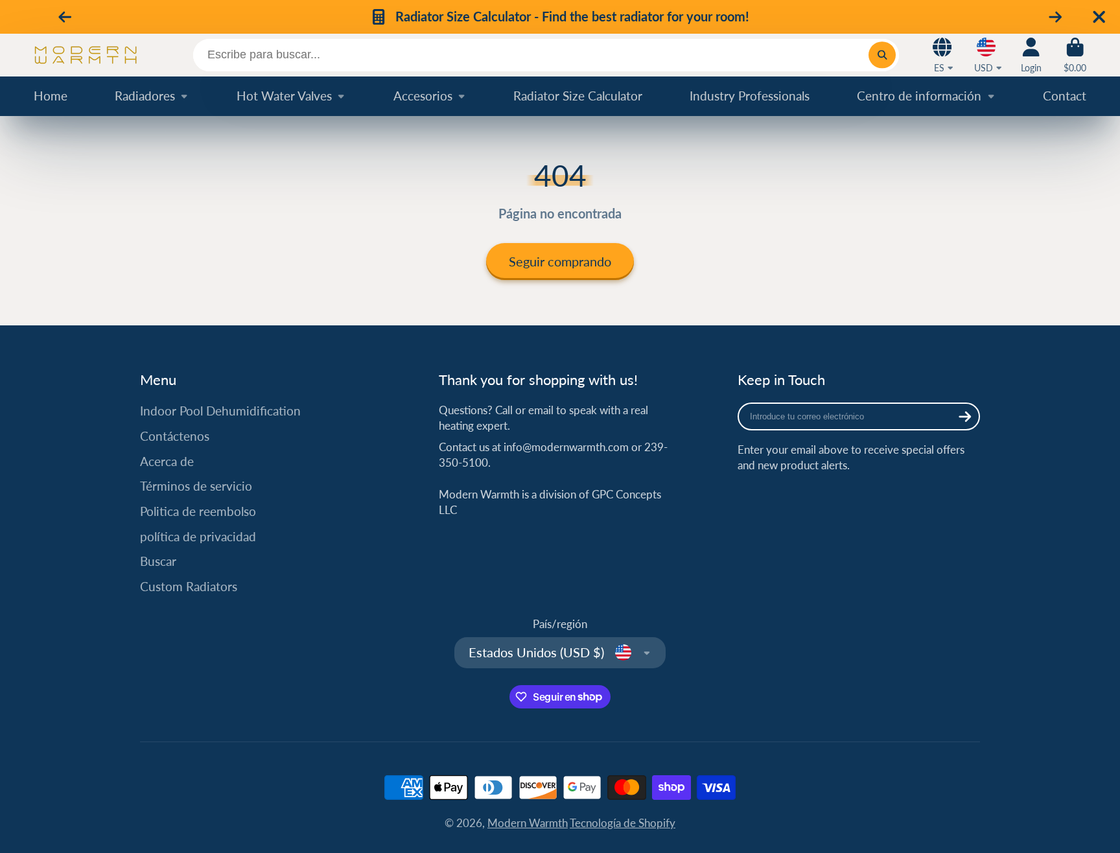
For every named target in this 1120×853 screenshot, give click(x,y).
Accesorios (422, 95)
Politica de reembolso (198, 511)
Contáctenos (174, 435)
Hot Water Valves (284, 95)
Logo (85, 55)
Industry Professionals (750, 95)
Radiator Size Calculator (577, 95)
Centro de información (919, 95)
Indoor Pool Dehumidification (220, 410)
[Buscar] (882, 54)
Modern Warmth (527, 823)
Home (50, 95)
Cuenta (1031, 55)
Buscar (158, 561)
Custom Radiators (188, 586)
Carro (1075, 55)
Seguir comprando (560, 261)
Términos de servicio (196, 485)
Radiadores (145, 95)
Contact (1064, 95)
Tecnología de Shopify (622, 823)
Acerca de (167, 461)
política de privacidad (198, 536)
